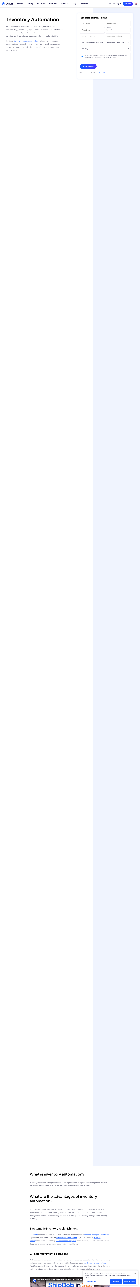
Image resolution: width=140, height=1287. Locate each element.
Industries (64, 4)
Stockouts (34, 1235)
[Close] (135, 1273)
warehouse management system (96, 1263)
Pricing (30, 4)
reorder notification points (66, 1241)
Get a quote (128, 3)
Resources (84, 4)
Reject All (116, 1281)
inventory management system (26, 41)
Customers (53, 4)
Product (20, 4)
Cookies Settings (91, 1281)
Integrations (41, 4)
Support (112, 4)
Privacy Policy (102, 72)
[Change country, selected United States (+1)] (108, 29)
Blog (74, 4)
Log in (118, 4)
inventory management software (96, 1235)
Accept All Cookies (129, 1281)
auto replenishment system (66, 1238)
